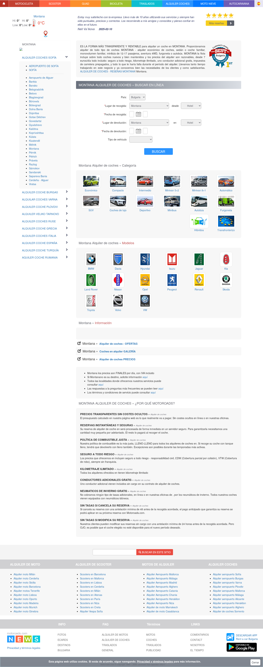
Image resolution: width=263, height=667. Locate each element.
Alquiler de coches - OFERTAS (118, 344)
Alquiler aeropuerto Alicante (228, 599)
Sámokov (34, 168)
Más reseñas (216, 23)
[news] (23, 637)
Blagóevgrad (36, 97)
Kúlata (32, 136)
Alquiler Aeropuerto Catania (162, 590)
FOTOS (62, 634)
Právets (33, 160)
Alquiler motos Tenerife (27, 590)
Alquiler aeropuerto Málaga (228, 595)
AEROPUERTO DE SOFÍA (44, 66)
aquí (145, 377)
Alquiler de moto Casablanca (163, 611)
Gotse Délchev (37, 117)
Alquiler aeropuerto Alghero (228, 607)
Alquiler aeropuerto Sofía (227, 574)
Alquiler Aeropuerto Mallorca (163, 574)
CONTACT (196, 640)
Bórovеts (34, 101)
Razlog (33, 164)
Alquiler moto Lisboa (25, 595)
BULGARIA (64, 650)
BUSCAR (158, 151)
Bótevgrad (35, 105)
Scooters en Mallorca (92, 578)
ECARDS (63, 640)
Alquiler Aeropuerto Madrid (162, 582)
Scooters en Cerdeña (92, 586)
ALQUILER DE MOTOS (115, 634)
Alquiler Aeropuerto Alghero (162, 586)
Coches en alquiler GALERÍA (117, 351)
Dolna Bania (36, 109)
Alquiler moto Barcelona (27, 586)
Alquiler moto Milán (24, 574)
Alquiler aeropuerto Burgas (228, 578)
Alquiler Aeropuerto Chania (162, 595)
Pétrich (33, 156)
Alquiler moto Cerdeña (26, 578)
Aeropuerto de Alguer (41, 77)
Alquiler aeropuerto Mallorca (229, 590)
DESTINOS (64, 645)
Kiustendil (34, 140)
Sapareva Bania (38, 176)
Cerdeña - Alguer (38, 180)
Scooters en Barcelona (93, 574)
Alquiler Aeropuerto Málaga (162, 578)
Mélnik (32, 144)
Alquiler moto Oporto (25, 599)
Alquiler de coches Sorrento (228, 611)
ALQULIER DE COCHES (116, 640)
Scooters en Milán (90, 590)
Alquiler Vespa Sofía (91, 611)
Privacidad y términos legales (23, 648)
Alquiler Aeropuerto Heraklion (163, 599)
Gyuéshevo (35, 125)
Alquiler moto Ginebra (26, 611)
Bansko (33, 85)
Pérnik (32, 152)
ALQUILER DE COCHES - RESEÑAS (107, 71)
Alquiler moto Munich (25, 607)
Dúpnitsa (34, 113)
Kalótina (33, 129)
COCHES (151, 640)
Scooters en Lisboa (91, 582)
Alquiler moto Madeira (26, 603)
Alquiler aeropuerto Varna (227, 582)
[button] (24, 3)
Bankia (33, 81)
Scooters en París (90, 599)
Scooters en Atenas (91, 595)
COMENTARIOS (199, 634)
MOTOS (150, 634)
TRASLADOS (109, 645)
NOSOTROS (197, 645)
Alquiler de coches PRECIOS (117, 359)
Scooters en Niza (89, 603)
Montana (39, 16)
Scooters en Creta (90, 607)
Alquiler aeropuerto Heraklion (229, 603)
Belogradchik (36, 89)
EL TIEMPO (197, 650)
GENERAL (108, 650)
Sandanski (35, 172)
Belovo (33, 93)
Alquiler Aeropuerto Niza (160, 603)
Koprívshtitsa (36, 133)
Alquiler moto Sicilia (25, 582)
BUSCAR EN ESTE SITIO (156, 552)
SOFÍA (32, 70)
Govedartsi (35, 121)
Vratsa (32, 184)
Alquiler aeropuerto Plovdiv (228, 586)
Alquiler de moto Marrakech (162, 607)
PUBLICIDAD (153, 650)
